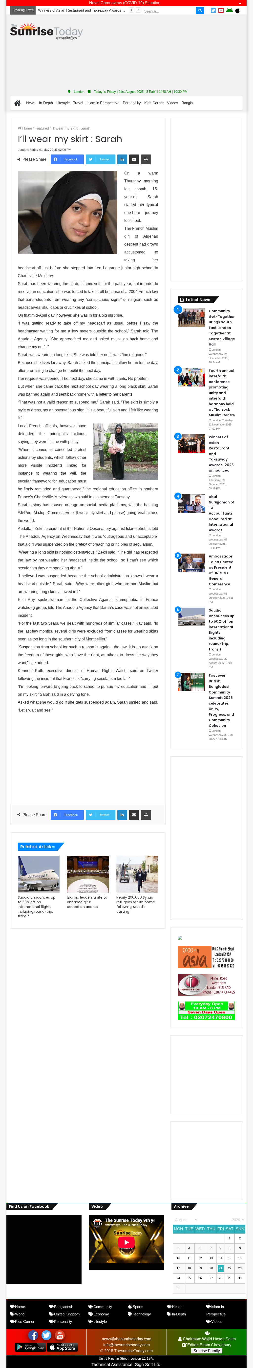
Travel (78, 103)
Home (26, 128)
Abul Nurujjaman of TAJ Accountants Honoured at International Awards (221, 513)
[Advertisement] (171, 50)
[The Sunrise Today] (46, 31)
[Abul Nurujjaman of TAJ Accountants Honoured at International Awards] (191, 503)
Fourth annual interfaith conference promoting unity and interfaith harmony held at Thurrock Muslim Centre (222, 393)
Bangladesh (63, 1307)
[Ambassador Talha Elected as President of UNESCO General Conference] (191, 563)
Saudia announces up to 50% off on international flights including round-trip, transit (36, 907)
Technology (142, 1314)
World (19, 1314)
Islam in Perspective (102, 103)
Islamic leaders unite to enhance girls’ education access (87, 902)
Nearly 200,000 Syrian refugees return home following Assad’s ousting (135, 904)
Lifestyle (63, 103)
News (31, 103)
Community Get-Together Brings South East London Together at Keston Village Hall (222, 327)
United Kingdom (67, 1314)
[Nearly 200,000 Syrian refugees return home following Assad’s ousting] (137, 874)
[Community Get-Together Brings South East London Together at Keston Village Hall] (191, 317)
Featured (42, 128)
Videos (172, 103)
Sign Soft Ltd (147, 1364)
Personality (132, 103)
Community (102, 1307)
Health (177, 1307)
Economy (101, 1314)
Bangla (187, 103)
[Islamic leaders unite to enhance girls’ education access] (88, 874)
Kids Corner (154, 103)
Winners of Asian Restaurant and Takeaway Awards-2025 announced (93, 10)
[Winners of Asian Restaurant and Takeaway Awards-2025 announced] (191, 443)
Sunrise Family (206, 1351)
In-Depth (46, 103)
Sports (138, 1307)
